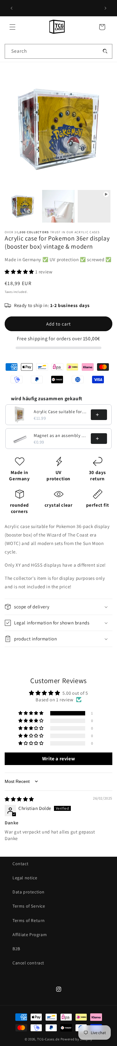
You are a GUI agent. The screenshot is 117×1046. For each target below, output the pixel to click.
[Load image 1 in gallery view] (22, 206)
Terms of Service (28, 906)
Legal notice (24, 878)
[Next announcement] (105, 8)
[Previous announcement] (11, 8)
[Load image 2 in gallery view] (58, 206)
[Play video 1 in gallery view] (94, 206)
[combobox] (58, 51)
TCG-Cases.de (48, 1039)
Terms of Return (28, 920)
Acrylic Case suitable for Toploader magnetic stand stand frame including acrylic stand (60, 411)
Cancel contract (28, 963)
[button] (12, 27)
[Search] (105, 51)
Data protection (28, 892)
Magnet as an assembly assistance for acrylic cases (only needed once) (60, 435)
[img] (19, 799)
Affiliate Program (29, 934)
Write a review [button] (58, 758)
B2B (16, 949)
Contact (20, 863)
